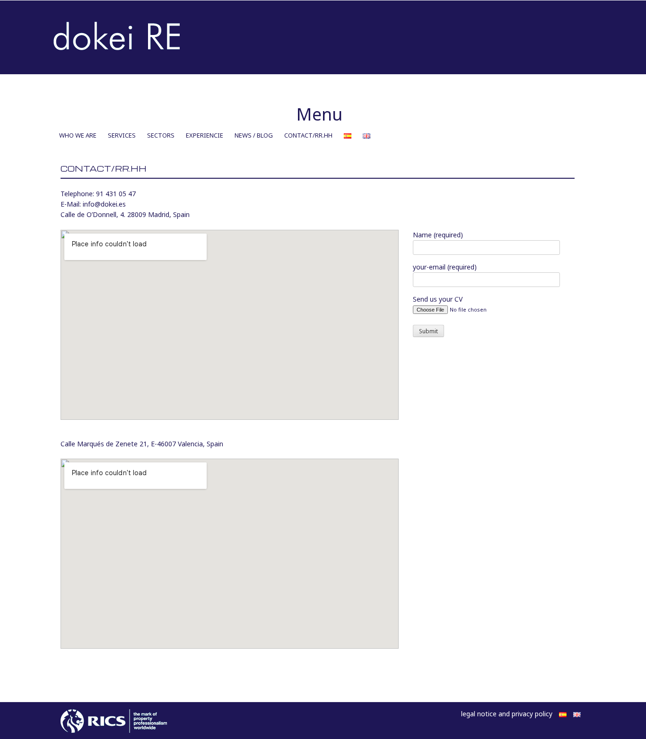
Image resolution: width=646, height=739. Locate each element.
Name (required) (438, 234)
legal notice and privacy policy (506, 713)
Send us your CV (438, 299)
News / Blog (254, 135)
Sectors (161, 135)
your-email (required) (445, 266)
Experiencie (204, 135)
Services (122, 135)
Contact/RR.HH (308, 135)
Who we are (77, 135)
